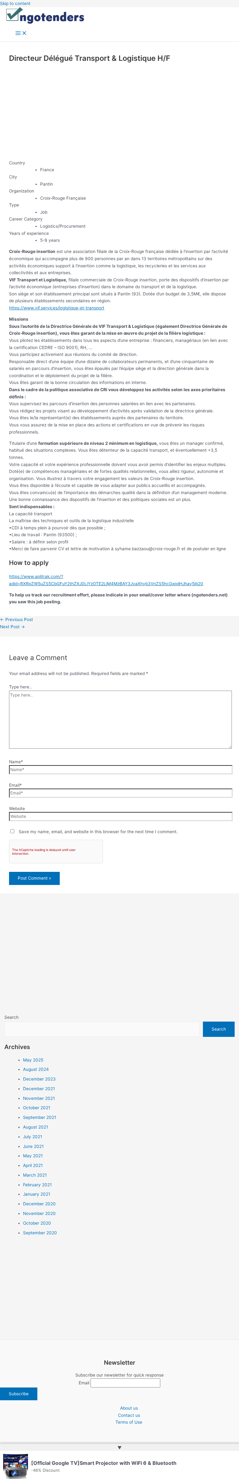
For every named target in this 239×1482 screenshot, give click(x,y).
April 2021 (33, 1165)
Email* (15, 785)
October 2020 (37, 1223)
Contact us (129, 1415)
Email (84, 1382)
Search (11, 1017)
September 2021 (39, 1117)
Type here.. (20, 686)
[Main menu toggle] (21, 33)
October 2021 (36, 1107)
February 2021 (37, 1184)
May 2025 (33, 1059)
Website (17, 808)
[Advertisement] (119, 111)
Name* (16, 761)
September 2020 (40, 1232)
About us (129, 1408)
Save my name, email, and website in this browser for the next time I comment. (98, 831)
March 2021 (35, 1175)
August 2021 (35, 1127)
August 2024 (36, 1069)
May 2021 (33, 1155)
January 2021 (36, 1194)
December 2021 (39, 1088)
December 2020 (39, 1203)
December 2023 (39, 1078)
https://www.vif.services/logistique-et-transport (56, 307)
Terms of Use (128, 1422)
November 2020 (39, 1213)
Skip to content (15, 3)
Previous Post (16, 619)
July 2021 (32, 1136)
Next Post (12, 626)
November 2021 (39, 1098)
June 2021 (33, 1146)
